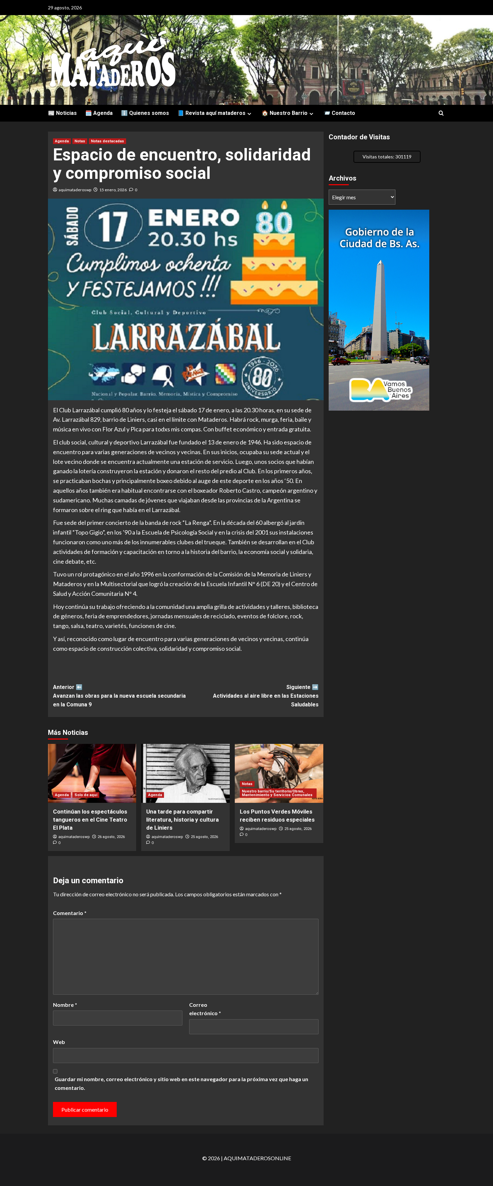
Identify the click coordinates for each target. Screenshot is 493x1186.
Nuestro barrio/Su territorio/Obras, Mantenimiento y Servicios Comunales (277, 793)
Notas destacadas (107, 141)
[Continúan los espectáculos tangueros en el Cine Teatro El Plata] (92, 773)
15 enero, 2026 (113, 189)
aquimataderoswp (75, 189)
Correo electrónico (205, 1009)
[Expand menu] (249, 114)
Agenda (62, 141)
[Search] (441, 113)
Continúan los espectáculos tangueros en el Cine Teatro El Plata (90, 819)
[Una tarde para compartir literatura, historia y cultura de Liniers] (185, 773)
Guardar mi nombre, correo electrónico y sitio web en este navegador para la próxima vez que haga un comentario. (181, 1083)
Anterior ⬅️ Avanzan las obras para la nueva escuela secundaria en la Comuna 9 (119, 695)
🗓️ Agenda (99, 113)
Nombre (65, 1004)
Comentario (70, 913)
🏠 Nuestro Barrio (285, 113)
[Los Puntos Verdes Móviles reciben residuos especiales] (279, 773)
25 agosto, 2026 (204, 837)
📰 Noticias (62, 113)
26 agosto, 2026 (111, 837)
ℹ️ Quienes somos (145, 113)
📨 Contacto (339, 113)
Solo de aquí (85, 795)
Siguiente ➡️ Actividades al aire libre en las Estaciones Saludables (266, 695)
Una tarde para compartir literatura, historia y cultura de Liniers (182, 819)
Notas (79, 141)
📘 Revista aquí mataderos (211, 113)
